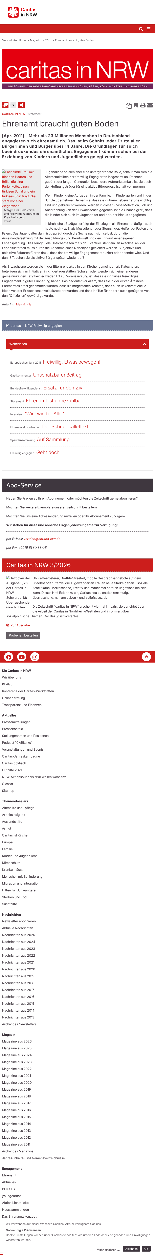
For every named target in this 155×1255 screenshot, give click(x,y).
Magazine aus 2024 (17, 1055)
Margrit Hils (23, 304)
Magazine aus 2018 (16, 1096)
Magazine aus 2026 (17, 1041)
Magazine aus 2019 (16, 1089)
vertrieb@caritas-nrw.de (42, 539)
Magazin (35, 40)
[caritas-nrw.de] (77, 12)
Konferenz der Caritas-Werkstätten (28, 691)
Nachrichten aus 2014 (18, 1010)
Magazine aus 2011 (16, 1144)
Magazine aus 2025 (16, 1048)
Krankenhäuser (13, 870)
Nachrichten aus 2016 (18, 997)
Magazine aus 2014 (16, 1124)
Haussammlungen (15, 1210)
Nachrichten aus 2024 (18, 942)
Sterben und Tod (14, 897)
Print (143, 105)
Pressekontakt (12, 729)
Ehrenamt (9, 1175)
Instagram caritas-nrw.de (34, 656)
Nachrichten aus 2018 (18, 983)
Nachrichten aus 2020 (18, 969)
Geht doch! (48, 452)
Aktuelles (9, 1182)
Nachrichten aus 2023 (18, 949)
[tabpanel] (77, 69)
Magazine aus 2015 (16, 1117)
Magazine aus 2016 (16, 1110)
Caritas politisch (14, 763)
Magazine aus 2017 (16, 1103)
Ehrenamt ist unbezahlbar (54, 401)
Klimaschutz (11, 863)
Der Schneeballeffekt (65, 426)
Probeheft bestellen (23, 635)
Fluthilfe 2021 (12, 770)
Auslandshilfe (12, 821)
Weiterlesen (18, 344)
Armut (6, 828)
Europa (7, 842)
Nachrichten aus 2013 (18, 1017)
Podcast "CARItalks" (17, 743)
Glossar (7, 784)
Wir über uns (11, 677)
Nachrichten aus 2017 (18, 990)
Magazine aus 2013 (16, 1131)
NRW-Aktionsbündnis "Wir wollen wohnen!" (34, 777)
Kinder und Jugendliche (20, 856)
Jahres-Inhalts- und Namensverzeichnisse (33, 1158)
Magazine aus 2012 (16, 1137)
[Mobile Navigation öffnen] (149, 29)
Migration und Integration (20, 883)
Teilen (21, 105)
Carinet (5, 105)
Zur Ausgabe (20, 625)
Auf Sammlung (53, 439)
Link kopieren (129, 105)
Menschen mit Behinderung (22, 876)
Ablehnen (131, 1248)
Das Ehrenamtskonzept (19, 1216)
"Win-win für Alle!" (44, 414)
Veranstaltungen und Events (23, 749)
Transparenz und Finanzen (22, 705)
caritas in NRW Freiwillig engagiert (36, 326)
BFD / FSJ (9, 1189)
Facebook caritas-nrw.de (8, 656)
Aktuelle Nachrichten (17, 928)
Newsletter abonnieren (19, 921)
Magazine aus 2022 (17, 1069)
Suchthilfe (9, 904)
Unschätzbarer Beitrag (57, 375)
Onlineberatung (13, 698)
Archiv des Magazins (17, 1151)
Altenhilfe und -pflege (18, 808)
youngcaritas (11, 1196)
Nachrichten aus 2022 (18, 955)
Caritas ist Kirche (14, 835)
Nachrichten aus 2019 (18, 976)
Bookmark (136, 105)
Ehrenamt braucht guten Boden (74, 40)
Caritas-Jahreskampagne (21, 756)
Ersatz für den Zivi (63, 388)
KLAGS (7, 684)
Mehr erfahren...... (109, 1249)
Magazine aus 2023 (17, 1062)
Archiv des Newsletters (19, 1024)
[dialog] (79, 1237)
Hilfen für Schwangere (19, 890)
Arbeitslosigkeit (13, 815)
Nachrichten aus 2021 (18, 962)
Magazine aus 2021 (16, 1076)
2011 (48, 40)
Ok (146, 1248)
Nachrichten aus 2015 (18, 1003)
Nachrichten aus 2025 (18, 935)
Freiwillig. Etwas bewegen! (71, 362)
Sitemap (8, 791)
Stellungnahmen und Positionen (25, 736)
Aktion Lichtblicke (15, 1203)
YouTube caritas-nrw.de (21, 656)
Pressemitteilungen (16, 722)
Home (22, 40)
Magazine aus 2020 (17, 1082)
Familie (7, 849)
